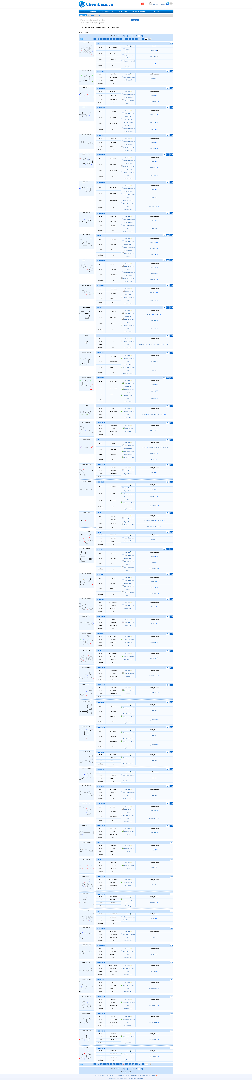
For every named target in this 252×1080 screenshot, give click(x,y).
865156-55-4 (101, 962)
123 (111, 39)
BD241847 (154, 795)
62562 (158, 447)
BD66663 (154, 370)
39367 (153, 607)
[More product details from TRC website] (155, 497)
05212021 (153, 249)
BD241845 (154, 761)
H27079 (153, 268)
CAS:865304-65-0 (86, 996)
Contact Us (141, 1075)
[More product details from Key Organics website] (155, 149)
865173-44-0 (101, 825)
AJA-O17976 (152, 1023)
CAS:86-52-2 (86, 307)
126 (121, 39)
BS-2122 (152, 280)
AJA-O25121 (152, 206)
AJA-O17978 (152, 1040)
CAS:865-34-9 (86, 439)
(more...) (167, 344)
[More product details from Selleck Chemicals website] (155, 918)
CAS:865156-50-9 (86, 182)
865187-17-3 (101, 877)
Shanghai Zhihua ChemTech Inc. (130, 1078)
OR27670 (153, 328)
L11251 (153, 850)
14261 (156, 526)
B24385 (153, 321)
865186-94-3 (101, 260)
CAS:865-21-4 (86, 43)
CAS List (86, 32)
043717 (153, 143)
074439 (153, 220)
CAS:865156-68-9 (86, 154)
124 (114, 39)
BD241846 (154, 778)
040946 (153, 130)
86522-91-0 (100, 353)
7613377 (152, 903)
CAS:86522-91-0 (86, 352)
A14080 (153, 255)
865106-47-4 (101, 1048)
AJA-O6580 (153, 745)
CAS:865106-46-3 (86, 1013)
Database (127, 46)
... (101, 39)
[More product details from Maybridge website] (156, 293)
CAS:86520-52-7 (86, 481)
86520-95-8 (100, 980)
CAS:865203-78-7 (86, 422)
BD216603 (154, 736)
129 (130, 39)
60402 (153, 520)
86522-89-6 (100, 377)
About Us (102, 1075)
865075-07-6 (101, 928)
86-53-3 (99, 549)
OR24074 (153, 300)
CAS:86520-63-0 (86, 633)
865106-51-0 (101, 88)
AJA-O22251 (152, 506)
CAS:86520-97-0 (86, 769)
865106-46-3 (101, 1014)
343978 (153, 385)
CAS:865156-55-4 (86, 962)
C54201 (149, 315)
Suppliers (127, 74)
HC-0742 (152, 168)
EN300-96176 (153, 102)
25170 (157, 315)
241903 (153, 64)
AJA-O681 (153, 937)
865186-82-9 (101, 213)
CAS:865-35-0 (86, 532)
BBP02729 (154, 884)
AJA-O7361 (153, 971)
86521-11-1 (100, 786)
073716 (153, 190)
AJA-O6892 (153, 954)
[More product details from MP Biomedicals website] (156, 249)
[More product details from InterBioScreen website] (155, 658)
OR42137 (158, 344)
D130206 (153, 243)
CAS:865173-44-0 (86, 825)
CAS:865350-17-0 (86, 464)
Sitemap (141, 1078)
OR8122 (153, 175)
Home (80, 32)
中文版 (154, 1075)
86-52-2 (99, 307)
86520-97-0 (100, 769)
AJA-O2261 (153, 720)
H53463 (153, 833)
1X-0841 (152, 149)
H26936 (153, 588)
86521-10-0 (100, 752)
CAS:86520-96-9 (86, 701)
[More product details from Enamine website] (157, 102)
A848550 (152, 497)
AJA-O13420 (152, 988)
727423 (153, 489)
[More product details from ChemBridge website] (155, 122)
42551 (149, 526)
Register (163, 4)
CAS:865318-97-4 (86, 616)
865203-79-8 (101, 668)
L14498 (153, 562)
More (171, 154)
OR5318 (150, 344)
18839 (153, 867)
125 (117, 39)
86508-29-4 (100, 285)
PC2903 (144, 414)
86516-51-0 (100, 135)
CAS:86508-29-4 (86, 285)
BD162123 (154, 197)
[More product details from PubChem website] (155, 64)
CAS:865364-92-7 (86, 945)
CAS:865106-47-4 (86, 1048)
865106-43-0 (101, 1031)
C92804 (153, 556)
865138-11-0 (101, 107)
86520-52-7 (100, 482)
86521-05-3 (100, 843)
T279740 (152, 642)
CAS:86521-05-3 (86, 842)
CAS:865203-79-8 (86, 667)
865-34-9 (99, 440)
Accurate (84, 23)
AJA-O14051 (152, 1005)
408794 (143, 447)
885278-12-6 (101, 803)
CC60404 (153, 430)
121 (104, 39)
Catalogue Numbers (113, 27)
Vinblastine (153, 56)
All (82, 27)
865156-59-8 (101, 727)
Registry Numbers (101, 27)
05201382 (153, 453)
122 (108, 39)
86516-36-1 (100, 599)
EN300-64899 (153, 568)
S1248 (153, 918)
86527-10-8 (100, 574)
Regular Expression (99, 23)
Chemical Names (89, 27)
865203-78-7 (101, 423)
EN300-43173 (153, 675)
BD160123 (154, 228)
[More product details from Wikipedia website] (156, 56)
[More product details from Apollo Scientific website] (155, 175)
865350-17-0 (101, 465)
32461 (153, 624)
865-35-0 (99, 532)
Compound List (111, 1075)
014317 (153, 96)
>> (142, 39)
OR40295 (142, 344)
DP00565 (153, 293)
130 (133, 39)
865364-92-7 (101, 945)
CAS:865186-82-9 (86, 213)
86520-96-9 (100, 702)
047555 (153, 162)
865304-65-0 (101, 997)
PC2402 (153, 398)
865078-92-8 (101, 685)
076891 (153, 274)
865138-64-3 (101, 894)
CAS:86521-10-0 (86, 751)
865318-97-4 (101, 616)
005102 (153, 78)
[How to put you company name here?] (131, 74)
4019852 (152, 122)
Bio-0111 (152, 658)
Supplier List (120, 1075)
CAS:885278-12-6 (86, 803)
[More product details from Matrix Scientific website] (155, 78)
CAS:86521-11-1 (86, 786)
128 (127, 39)
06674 (153, 581)
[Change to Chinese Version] (142, 3)
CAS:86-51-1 (86, 235)
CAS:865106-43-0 (86, 1030)
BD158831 (154, 711)
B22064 (153, 391)
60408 (160, 520)
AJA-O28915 (152, 818)
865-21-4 (99, 43)
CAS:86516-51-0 (86, 135)
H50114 (153, 811)
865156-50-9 (101, 182)
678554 (153, 472)
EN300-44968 (153, 692)
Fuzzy (90, 23)
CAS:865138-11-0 (86, 107)
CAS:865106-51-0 (86, 88)
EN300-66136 (153, 594)
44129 (153, 459)
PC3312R (152, 414)
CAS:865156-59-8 (86, 726)
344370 (151, 447)
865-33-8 (99, 513)
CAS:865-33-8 (86, 512)
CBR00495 (153, 115)
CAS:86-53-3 (86, 549)
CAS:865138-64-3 (86, 893)
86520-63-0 (100, 634)
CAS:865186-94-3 (86, 260)
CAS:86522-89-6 (86, 377)
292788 (146, 520)
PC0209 (153, 361)
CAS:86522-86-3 (86, 71)
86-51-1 (99, 235)
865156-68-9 (101, 154)
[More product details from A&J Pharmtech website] (156, 206)
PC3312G (161, 414)
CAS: (86, 335)
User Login (156, 4)
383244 (153, 539)
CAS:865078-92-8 (86, 684)
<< (94, 39)
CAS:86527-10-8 (86, 574)
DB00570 (153, 50)
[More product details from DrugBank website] (156, 50)
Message (133, 1075)
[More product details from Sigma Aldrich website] (156, 115)
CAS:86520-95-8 (86, 979)
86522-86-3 (100, 71)
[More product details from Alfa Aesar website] (155, 255)
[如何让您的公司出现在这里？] (131, 46)
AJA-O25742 (152, 1057)
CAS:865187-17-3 (86, 876)
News (127, 1075)
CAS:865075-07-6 (86, 928)
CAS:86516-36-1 (86, 599)
